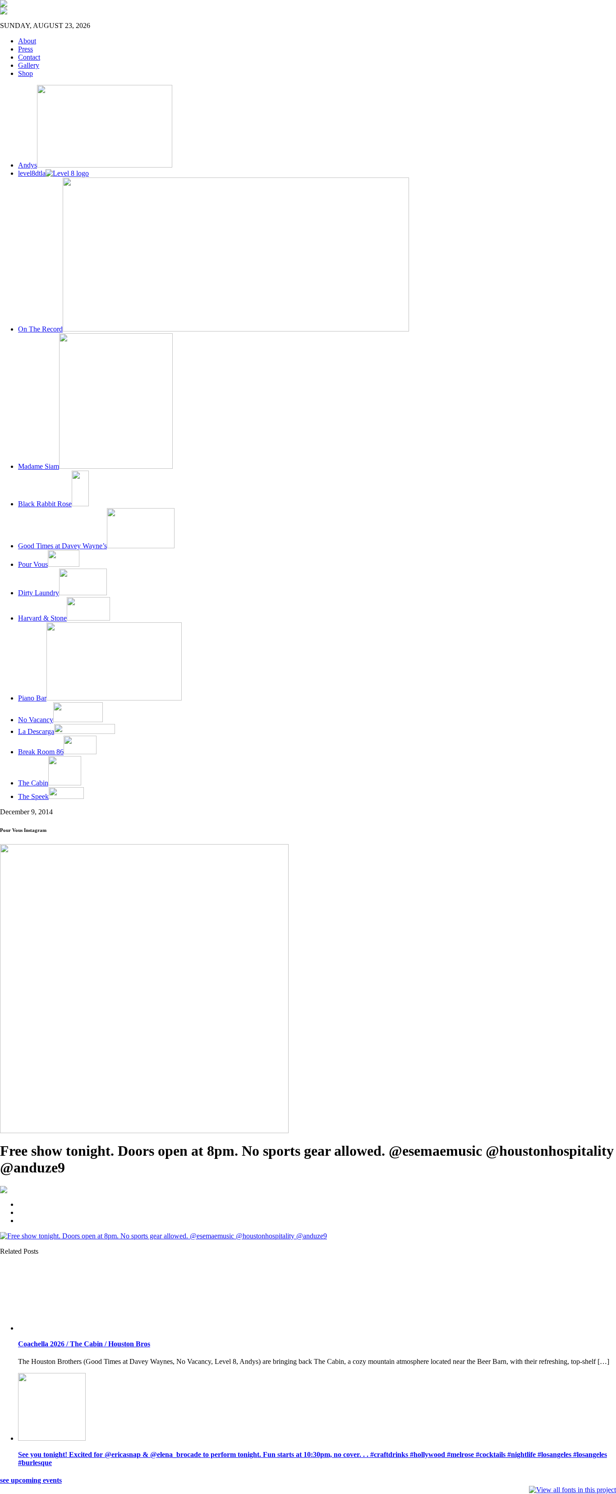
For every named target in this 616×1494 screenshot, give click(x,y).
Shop (25, 73)
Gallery (28, 65)
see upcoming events (31, 1480)
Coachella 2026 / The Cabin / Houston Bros (84, 1344)
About (27, 41)
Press (25, 49)
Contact (29, 57)
